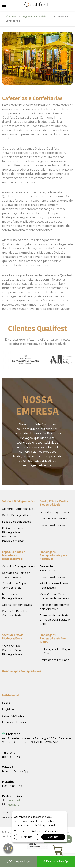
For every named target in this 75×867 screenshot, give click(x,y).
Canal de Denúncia (14, 722)
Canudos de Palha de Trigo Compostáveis (16, 575)
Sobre (6, 702)
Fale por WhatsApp (57, 861)
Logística (8, 709)
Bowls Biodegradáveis (54, 512)
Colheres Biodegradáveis (18, 508)
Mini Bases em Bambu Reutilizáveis (55, 585)
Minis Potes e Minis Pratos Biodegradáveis (54, 596)
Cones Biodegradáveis (54, 577)
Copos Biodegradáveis (17, 604)
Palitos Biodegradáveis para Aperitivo (54, 607)
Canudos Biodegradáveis (18, 566)
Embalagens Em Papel (55, 660)
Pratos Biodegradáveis (54, 525)
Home (12, 16)
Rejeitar (26, 837)
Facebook (13, 800)
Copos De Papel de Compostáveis (15, 613)
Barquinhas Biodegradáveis (50, 568)
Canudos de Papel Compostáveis (14, 585)
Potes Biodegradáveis (54, 518)
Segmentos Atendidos (35, 16)
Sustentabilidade (13, 715)
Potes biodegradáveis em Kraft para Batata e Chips (55, 619)
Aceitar (53, 837)
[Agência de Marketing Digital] (38, 848)
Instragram (14, 804)
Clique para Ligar (20, 861)
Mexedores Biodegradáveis (12, 596)
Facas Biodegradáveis (16, 521)
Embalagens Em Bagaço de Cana (56, 651)
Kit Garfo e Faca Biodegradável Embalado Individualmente (13, 534)
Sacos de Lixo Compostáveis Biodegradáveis (12, 650)
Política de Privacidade (45, 831)
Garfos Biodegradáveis (16, 515)
